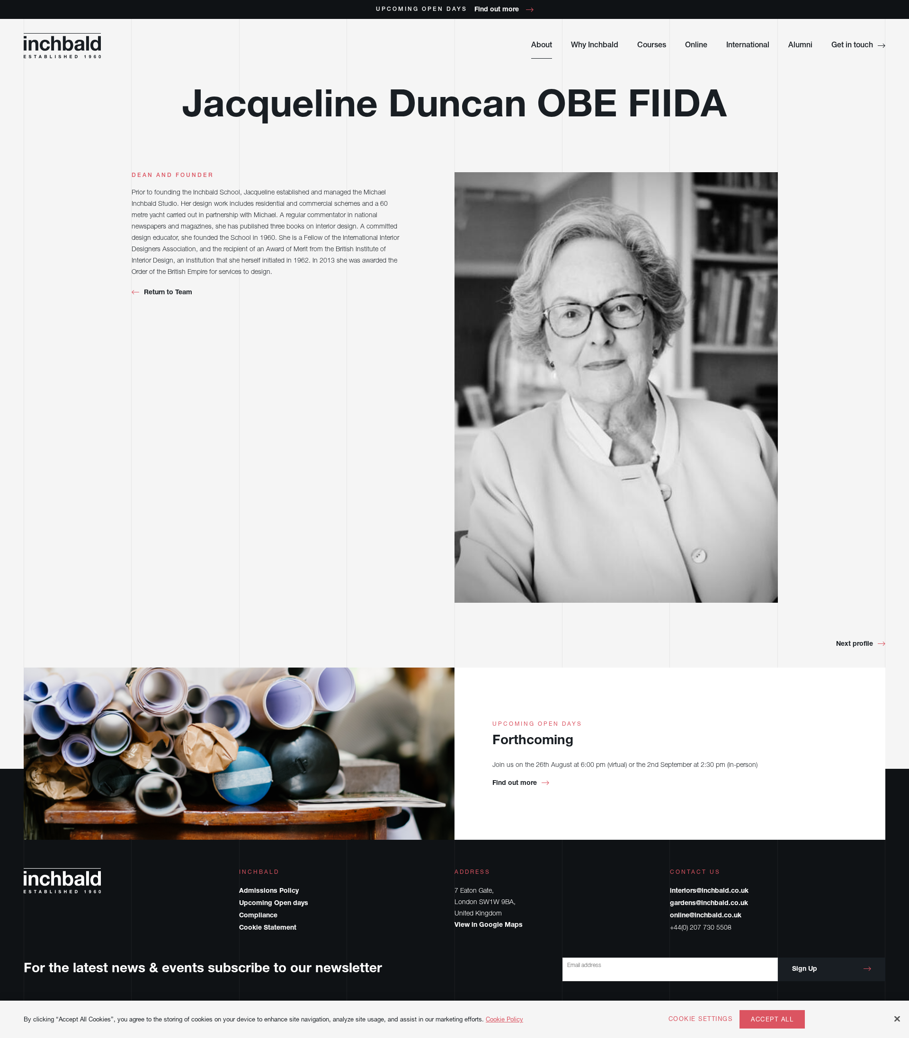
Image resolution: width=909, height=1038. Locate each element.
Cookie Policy (504, 1019)
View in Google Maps (488, 925)
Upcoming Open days (273, 903)
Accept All (772, 1019)
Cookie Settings (700, 1019)
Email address (584, 964)
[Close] (897, 1018)
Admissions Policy (269, 891)
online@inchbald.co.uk (705, 916)
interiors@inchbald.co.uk (709, 891)
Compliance (258, 916)
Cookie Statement (267, 928)
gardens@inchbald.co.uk (709, 903)
